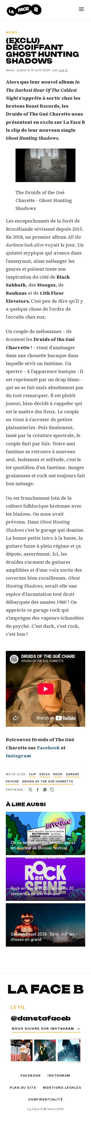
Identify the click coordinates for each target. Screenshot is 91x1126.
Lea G (63, 70)
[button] (45, 165)
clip (32, 774)
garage (72, 774)
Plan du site (23, 1087)
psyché (12, 781)
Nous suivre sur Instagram (46, 1028)
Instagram (59, 1075)
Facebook (31, 1075)
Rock (58, 774)
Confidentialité (45, 1099)
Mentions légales (62, 1087)
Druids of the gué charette (47, 781)
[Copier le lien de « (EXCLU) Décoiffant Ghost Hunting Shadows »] (52, 789)
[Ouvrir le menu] (81, 9)
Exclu (45, 774)
